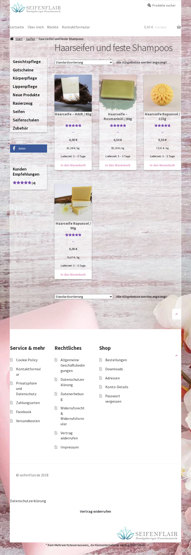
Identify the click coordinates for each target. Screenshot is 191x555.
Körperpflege (25, 78)
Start (18, 39)
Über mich (35, 27)
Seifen (30, 39)
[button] (28, 148)
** (73, 132)
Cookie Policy (27, 360)
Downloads (114, 369)
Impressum (70, 447)
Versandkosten (28, 420)
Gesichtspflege (27, 61)
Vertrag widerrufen (95, 511)
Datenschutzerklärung (28, 500)
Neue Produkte (26, 94)
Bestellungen (116, 360)
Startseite (16, 27)
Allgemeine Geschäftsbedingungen (73, 365)
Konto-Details (116, 386)
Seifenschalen (26, 120)
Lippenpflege (25, 86)
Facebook (23, 411)
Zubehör (20, 128)
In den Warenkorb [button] (73, 165)
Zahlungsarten (28, 402)
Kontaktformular (76, 27)
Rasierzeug (23, 103)
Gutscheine (23, 70)
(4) (24, 183)
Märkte (52, 27)
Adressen (112, 378)
